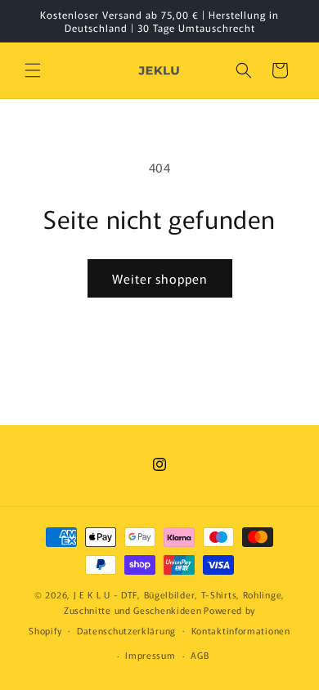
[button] (33, 70)
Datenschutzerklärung (126, 630)
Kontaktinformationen (240, 630)
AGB (200, 654)
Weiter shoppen (160, 278)
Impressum (150, 654)
